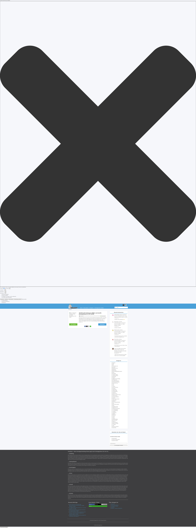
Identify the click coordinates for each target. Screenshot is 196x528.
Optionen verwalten (5, 294)
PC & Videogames (115, 409)
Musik (113, 403)
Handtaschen (114, 389)
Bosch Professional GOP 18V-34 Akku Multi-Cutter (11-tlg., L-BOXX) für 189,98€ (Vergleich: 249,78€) (120, 315)
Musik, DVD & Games (115, 404)
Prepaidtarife (114, 412)
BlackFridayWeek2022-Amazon (117, 371)
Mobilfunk (113, 401)
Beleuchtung (114, 370)
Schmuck (113, 415)
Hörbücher (114, 392)
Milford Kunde (116, 329)
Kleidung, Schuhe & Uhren (116, 394)
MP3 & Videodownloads (116, 402)
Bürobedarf (114, 373)
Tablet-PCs (114, 421)
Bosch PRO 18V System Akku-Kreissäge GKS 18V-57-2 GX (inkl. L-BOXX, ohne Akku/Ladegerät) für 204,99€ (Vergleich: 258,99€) (77, 513)
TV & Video (114, 424)
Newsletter (113, 507)
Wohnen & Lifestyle (115, 426)
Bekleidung (114, 369)
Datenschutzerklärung (5, 301)
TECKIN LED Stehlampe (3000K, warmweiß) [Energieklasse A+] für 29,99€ (90, 313)
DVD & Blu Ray (114, 379)
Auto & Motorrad (115, 366)
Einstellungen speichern (17, 299)
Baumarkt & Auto (115, 368)
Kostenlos (113, 397)
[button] (98, 144)
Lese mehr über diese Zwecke (7, 297)
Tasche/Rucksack (115, 422)
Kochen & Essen (114, 395)
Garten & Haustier (115, 387)
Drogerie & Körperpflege (116, 378)
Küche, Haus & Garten (115, 398)
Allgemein (113, 362)
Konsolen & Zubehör (115, 396)
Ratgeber (91, 307)
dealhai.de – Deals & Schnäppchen (116, 508)
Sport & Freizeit (114, 420)
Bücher (113, 372)
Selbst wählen (11, 299)
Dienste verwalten (5, 295)
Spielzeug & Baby (115, 419)
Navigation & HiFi (115, 406)
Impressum (4, 302)
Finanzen (113, 386)
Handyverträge (114, 390)
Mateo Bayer (116, 321)
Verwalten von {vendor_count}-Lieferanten (9, 296)
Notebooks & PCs (115, 407)
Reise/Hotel (114, 414)
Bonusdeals (86, 307)
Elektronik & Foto (115, 383)
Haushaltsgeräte (115, 391)
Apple (113, 363)
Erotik (113, 384)
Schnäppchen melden (99, 307)
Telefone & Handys (115, 423)
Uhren (113, 425)
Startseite (70, 309)
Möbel (113, 405)
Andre (115, 348)
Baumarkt (113, 367)
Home (81, 307)
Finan (113, 385)
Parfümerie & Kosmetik (116, 408)
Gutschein (113, 388)
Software (113, 418)
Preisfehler (114, 411)
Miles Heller (116, 339)
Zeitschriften (114, 427)
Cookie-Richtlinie (5, 300)
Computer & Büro (115, 374)
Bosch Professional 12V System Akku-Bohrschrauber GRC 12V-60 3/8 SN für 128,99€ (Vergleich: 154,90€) (76, 505)
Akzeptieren (2, 299)
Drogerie (113, 377)
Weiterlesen (102, 324)
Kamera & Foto (114, 393)
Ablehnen (6, 299)
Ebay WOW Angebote (115, 380)
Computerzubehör (115, 375)
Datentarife (114, 376)
